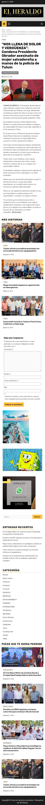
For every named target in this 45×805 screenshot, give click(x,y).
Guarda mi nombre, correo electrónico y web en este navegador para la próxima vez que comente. (23, 397)
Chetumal (6, 582)
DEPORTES (6, 593)
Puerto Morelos (8, 617)
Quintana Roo (7, 621)
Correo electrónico (11, 381)
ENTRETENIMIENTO (10, 600)
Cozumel (6, 589)
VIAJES (5, 635)
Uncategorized (8, 632)
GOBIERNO (6, 603)
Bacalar (5, 575)
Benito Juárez (8, 578)
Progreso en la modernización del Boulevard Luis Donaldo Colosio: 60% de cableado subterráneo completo (20, 558)
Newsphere (39, 800)
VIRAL (5, 639)
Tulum (4, 39)
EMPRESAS (7, 596)
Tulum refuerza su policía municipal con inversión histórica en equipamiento (21, 250)
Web (5, 387)
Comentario (9, 349)
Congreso (6, 585)
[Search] (41, 24)
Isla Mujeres (7, 610)
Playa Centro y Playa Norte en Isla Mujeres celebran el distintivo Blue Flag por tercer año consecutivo (22, 748)
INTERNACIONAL (9, 607)
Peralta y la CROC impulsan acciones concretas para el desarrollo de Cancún (21, 710)
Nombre (7, 374)
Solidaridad (7, 624)
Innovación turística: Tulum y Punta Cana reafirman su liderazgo (22, 323)
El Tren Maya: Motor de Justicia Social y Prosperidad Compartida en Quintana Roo (22, 674)
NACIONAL (7, 614)
